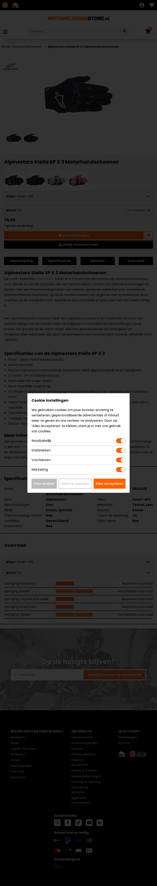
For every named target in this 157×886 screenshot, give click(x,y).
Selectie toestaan (75, 483)
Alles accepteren (109, 483)
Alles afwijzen (44, 483)
